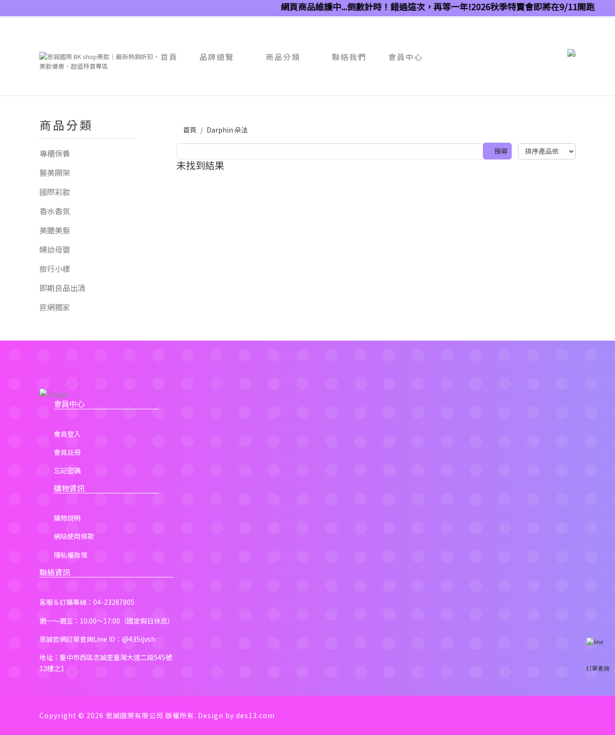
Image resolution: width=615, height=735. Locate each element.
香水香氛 (54, 211)
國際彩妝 (54, 191)
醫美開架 (54, 172)
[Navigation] (43, 44)
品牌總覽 (216, 56)
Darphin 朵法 (227, 130)
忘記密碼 (67, 470)
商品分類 (283, 56)
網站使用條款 (74, 536)
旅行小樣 (54, 268)
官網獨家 (54, 307)
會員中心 (405, 56)
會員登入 (67, 434)
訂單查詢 (597, 668)
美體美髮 (54, 230)
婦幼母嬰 (54, 249)
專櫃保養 (54, 153)
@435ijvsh (138, 639)
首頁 (169, 56)
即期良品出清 (62, 288)
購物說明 (67, 518)
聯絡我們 (349, 56)
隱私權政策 (70, 555)
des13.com (255, 715)
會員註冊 (67, 452)
